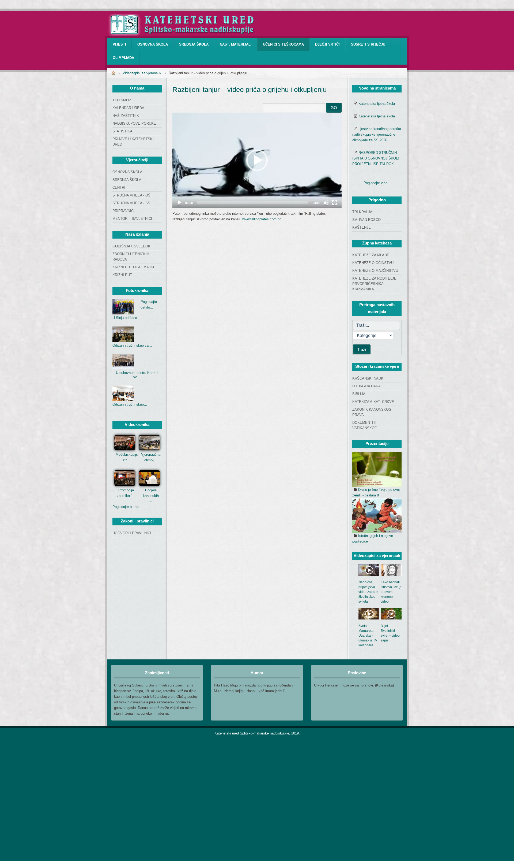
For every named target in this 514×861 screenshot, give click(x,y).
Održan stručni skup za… (132, 345)
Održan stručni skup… (129, 404)
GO (334, 107)
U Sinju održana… (126, 318)
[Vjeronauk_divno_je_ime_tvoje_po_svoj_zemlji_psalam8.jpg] (377, 469)
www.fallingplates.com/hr (261, 219)
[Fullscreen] (334, 202)
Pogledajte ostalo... (127, 507)
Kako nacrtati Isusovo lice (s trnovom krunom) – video (391, 591)
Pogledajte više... (377, 183)
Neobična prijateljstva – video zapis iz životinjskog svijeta (368, 591)
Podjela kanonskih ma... (151, 495)
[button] (257, 160)
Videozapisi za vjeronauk (142, 73)
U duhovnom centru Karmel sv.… (137, 375)
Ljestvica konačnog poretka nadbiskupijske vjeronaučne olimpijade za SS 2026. (376, 134)
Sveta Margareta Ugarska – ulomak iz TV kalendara (367, 635)
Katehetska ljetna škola (376, 104)
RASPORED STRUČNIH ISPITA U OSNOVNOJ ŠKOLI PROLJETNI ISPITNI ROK (375, 158)
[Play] (179, 202)
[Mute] (326, 202)
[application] (257, 160)
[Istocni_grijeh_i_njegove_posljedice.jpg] (377, 515)
